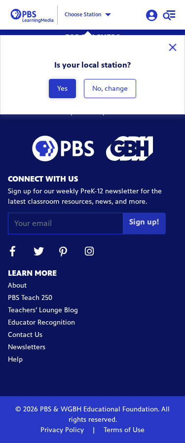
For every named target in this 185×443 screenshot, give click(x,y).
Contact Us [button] (25, 335)
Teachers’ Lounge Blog (43, 310)
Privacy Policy (63, 430)
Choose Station (83, 14)
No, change (110, 88)
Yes (62, 88)
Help (15, 359)
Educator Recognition (41, 322)
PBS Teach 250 (30, 298)
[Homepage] (33, 14)
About (17, 285)
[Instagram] (90, 252)
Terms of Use (123, 430)
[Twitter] (38, 252)
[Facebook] (13, 252)
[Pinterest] (64, 252)
